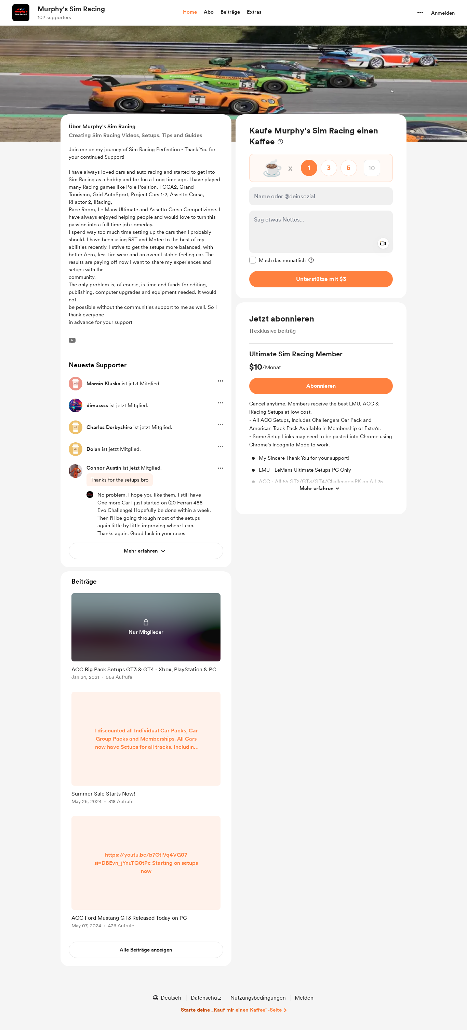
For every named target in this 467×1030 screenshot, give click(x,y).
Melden (304, 998)
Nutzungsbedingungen (258, 998)
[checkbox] (277, 260)
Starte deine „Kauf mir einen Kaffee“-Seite (231, 1010)
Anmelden (443, 13)
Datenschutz (206, 998)
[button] (190, 12)
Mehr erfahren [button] (316, 488)
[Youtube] (72, 340)
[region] (321, 206)
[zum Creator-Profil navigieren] (20, 12)
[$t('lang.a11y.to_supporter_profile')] (89, 494)
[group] (321, 422)
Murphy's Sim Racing (71, 9)
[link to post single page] (146, 637)
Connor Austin (103, 468)
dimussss (97, 405)
